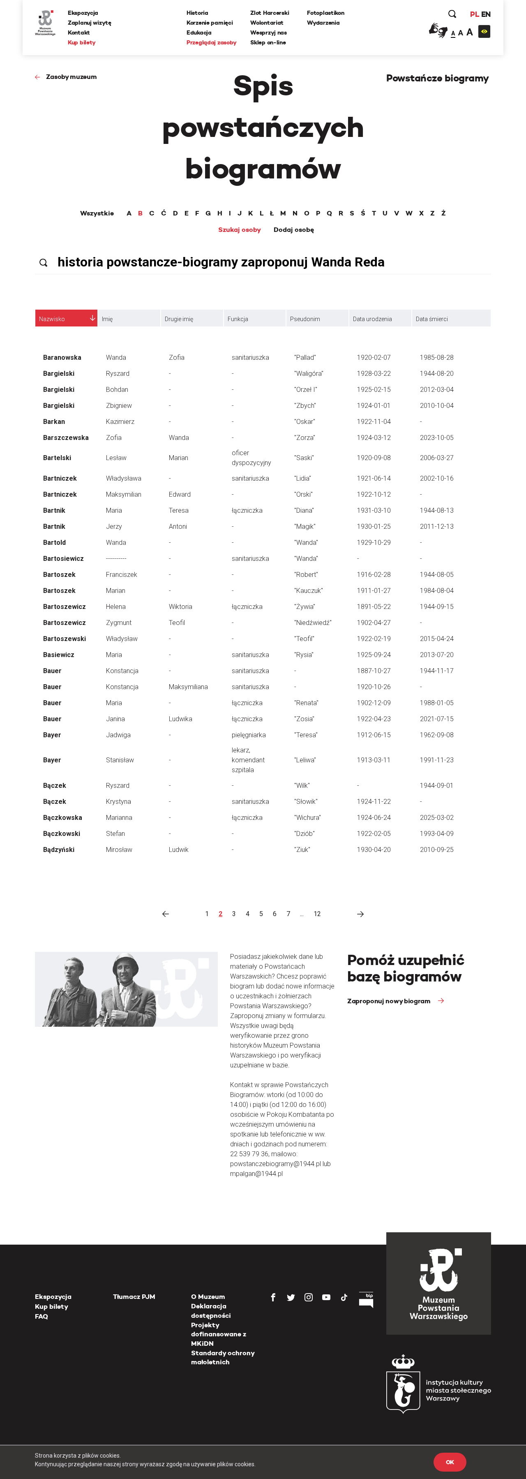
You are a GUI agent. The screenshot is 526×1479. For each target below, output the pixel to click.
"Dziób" (304, 834)
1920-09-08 (374, 458)
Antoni (178, 526)
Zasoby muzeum (71, 76)
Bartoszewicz (64, 607)
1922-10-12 (374, 494)
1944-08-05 (437, 575)
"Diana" (304, 510)
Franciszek (121, 575)
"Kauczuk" (308, 591)
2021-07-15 (437, 719)
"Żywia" (304, 607)
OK (450, 1462)
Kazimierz (120, 422)
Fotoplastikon (325, 12)
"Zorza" (304, 438)
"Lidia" (302, 478)
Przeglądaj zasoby (211, 42)
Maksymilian (123, 494)
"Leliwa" (305, 760)
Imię (107, 319)
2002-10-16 (437, 478)
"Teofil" (304, 639)
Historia (197, 12)
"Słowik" (306, 801)
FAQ (41, 1316)
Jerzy (114, 526)
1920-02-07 (374, 357)
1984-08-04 (437, 591)
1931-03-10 (374, 510)
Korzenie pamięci (210, 22)
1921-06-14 (374, 478)
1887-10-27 (374, 671)
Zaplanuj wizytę (89, 22)
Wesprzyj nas (268, 32)
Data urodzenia (372, 319)
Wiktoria (180, 607)
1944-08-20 (437, 373)
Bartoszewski (64, 639)
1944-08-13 (437, 510)
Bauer (52, 671)
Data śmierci (432, 319)
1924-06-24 (374, 818)
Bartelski (57, 458)
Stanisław (120, 760)
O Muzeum (208, 1296)
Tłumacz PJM (134, 1296)
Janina (115, 719)
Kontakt (79, 32)
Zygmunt (119, 623)
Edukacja (199, 32)
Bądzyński (58, 850)
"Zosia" (304, 719)
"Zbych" (305, 406)
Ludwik (179, 850)
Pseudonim (305, 319)
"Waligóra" (308, 373)
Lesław (116, 458)
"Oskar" (304, 422)
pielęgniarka (249, 735)
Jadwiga (118, 735)
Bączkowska (62, 818)
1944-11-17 (437, 671)
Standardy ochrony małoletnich (222, 1357)
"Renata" (306, 703)
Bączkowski (61, 834)
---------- (116, 558)
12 (317, 914)
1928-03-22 (374, 373)
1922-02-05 (374, 834)
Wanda (116, 357)
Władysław (122, 639)
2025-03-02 (437, 818)
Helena (116, 607)
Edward (180, 494)
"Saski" (304, 458)
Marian (178, 458)
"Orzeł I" (305, 389)
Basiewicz (58, 655)
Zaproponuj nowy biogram (389, 1001)
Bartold (54, 542)
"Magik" (305, 526)
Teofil (177, 623)
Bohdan (117, 389)
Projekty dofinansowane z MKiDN (218, 1334)
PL (474, 14)
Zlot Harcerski (269, 12)
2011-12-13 (437, 526)
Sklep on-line (268, 42)
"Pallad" (305, 357)
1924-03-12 (374, 438)
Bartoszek (59, 575)
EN (486, 14)
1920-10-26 (374, 687)
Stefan (115, 834)
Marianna (119, 818)
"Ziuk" (302, 850)
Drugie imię (179, 319)
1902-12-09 (374, 703)
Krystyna (118, 801)
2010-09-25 (437, 850)
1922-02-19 (374, 639)
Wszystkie (97, 213)
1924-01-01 (374, 406)
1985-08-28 (437, 357)
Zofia (177, 357)
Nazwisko (52, 319)
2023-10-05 (437, 438)
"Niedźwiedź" (313, 623)
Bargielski (58, 373)
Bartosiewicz (63, 558)
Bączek (54, 785)
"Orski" (303, 494)
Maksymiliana (188, 687)
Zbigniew (119, 406)
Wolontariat (267, 22)
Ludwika (180, 719)
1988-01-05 (437, 703)
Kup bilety (82, 42)
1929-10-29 (374, 542)
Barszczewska (66, 438)
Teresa (179, 510)
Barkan (54, 422)
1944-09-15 (437, 607)
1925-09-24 (374, 655)
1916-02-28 (374, 575)
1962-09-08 (437, 735)
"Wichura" (307, 818)
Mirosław (119, 850)
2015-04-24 (437, 639)
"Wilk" (302, 785)
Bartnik (54, 510)
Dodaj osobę (294, 230)
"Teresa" (306, 735)
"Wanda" (306, 542)
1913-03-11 (374, 760)
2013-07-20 (437, 655)
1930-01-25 (374, 526)
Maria (114, 510)
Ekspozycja (83, 12)
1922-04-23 (374, 719)
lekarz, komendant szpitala (248, 760)
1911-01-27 (374, 591)
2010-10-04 (437, 406)
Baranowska (62, 357)
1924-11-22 (374, 801)
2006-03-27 (437, 458)
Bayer (52, 735)
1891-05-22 (374, 607)
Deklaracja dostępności (211, 1310)
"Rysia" (304, 655)
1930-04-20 (374, 850)
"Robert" (306, 575)
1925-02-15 (374, 389)
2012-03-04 (437, 389)
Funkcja (238, 319)
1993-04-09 (437, 834)
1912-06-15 (374, 735)
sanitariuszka (250, 357)
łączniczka (247, 510)
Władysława (123, 478)
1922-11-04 (374, 422)
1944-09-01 (437, 785)
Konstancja (122, 671)
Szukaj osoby (239, 230)
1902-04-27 (374, 623)
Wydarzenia (323, 22)
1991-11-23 (437, 760)
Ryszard (117, 373)
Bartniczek (60, 478)
